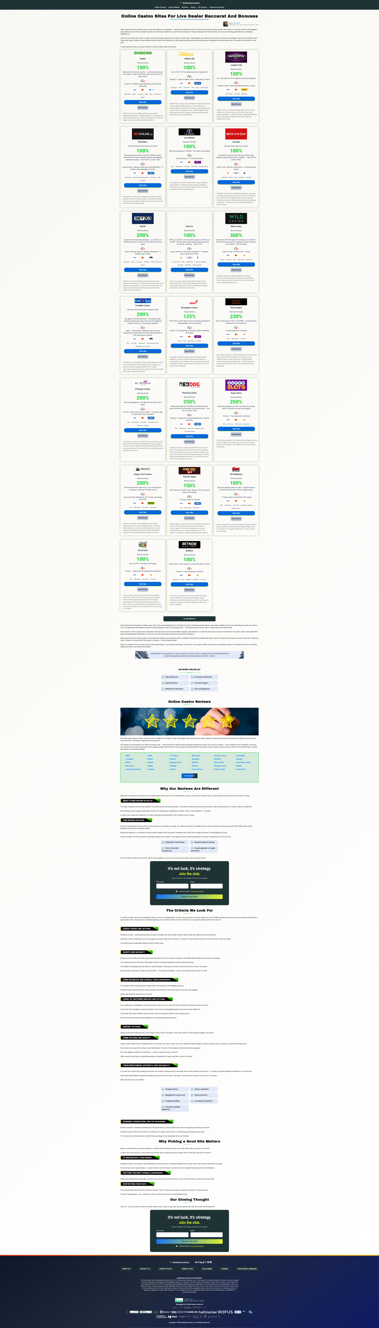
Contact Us (145, 1269)
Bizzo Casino (219, 762)
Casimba (151, 769)
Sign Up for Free (189, 896)
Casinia (172, 769)
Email (192, 882)
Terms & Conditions (197, 891)
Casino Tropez (219, 769)
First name (160, 882)
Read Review (142, 108)
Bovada (194, 766)
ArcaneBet (130, 759)
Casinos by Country (216, 7)
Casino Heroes (197, 769)
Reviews (185, 7)
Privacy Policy (165, 1269)
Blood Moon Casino (243, 762)
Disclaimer (207, 1269)
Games (193, 7)
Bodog (150, 766)
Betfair (150, 759)
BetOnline (195, 759)
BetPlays (217, 759)
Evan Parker (236, 23)
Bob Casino (130, 766)
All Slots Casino (220, 756)
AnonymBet (240, 756)
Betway (150, 762)
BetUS (128, 762)
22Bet (150, 756)
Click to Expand (189, 776)
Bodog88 (173, 766)
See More (189, 619)
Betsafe (239, 759)
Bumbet (239, 766)
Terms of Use (187, 1269)
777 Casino (174, 756)
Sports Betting (174, 7)
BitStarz (195, 762)
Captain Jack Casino (133, 769)
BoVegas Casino (220, 766)
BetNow (173, 759)
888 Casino (196, 756)
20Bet (128, 756)
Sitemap (224, 1269)
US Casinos (202, 7)
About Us (126, 1269)
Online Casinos (160, 7)
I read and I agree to (191, 891)
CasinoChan (240, 769)
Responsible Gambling (247, 1269)
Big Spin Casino (176, 762)
